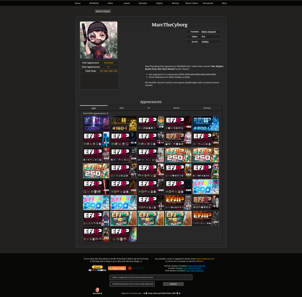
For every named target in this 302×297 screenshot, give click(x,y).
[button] (143, 3)
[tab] (94, 107)
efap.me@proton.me (205, 258)
